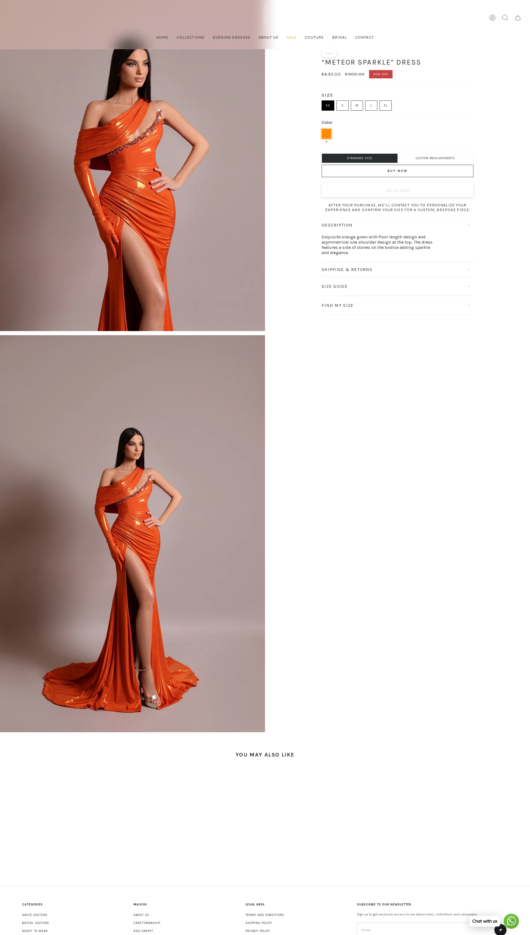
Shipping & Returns (347, 269)
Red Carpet (143, 931)
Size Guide (335, 286)
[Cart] (518, 17)
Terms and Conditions (264, 915)
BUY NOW (397, 171)
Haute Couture (34, 915)
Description (337, 225)
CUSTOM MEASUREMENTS (435, 158)
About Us (141, 915)
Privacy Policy (257, 931)
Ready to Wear (35, 931)
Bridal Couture (35, 923)
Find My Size (337, 305)
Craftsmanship (147, 923)
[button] (314, 38)
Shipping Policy (258, 923)
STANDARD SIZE (359, 158)
